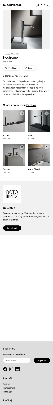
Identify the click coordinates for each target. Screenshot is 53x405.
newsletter (20, 354)
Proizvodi (6, 54)
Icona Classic (34, 169)
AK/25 (6, 135)
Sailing (6, 169)
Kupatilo (15, 54)
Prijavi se (42, 360)
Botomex (7, 61)
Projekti (6, 384)
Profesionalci (9, 387)
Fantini (31, 105)
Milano (31, 135)
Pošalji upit (12, 228)
